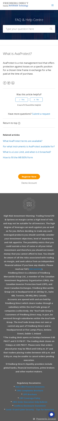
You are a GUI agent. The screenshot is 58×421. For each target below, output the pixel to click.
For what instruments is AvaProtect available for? (29, 146)
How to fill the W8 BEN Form (18, 157)
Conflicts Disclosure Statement (30, 405)
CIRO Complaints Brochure (30, 390)
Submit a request (41, 113)
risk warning (35, 269)
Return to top (10, 123)
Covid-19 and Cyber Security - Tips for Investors (30, 409)
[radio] (21, 100)
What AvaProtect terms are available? (22, 141)
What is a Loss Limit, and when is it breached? (27, 152)
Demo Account (29, 182)
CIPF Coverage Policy (29, 398)
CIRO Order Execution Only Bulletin (29, 402)
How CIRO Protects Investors (29, 386)
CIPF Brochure (30, 394)
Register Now (29, 176)
